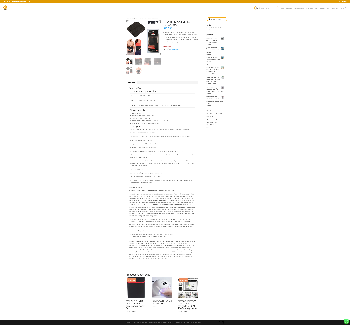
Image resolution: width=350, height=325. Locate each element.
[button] (157, 23)
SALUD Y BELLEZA (319, 8)
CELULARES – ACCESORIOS (214, 114)
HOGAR (341, 8)
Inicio (127, 18)
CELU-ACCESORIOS (299, 8)
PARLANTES (309, 8)
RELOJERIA (289, 8)
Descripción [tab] (131, 82)
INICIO (282, 8)
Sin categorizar (134, 18)
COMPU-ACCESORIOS (332, 8)
